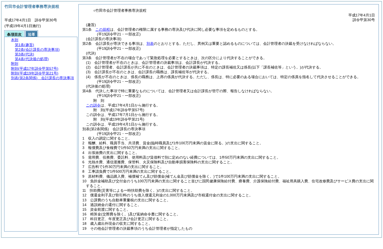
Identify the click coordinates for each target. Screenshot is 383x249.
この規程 (102, 29)
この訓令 (93, 105)
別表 (150, 43)
